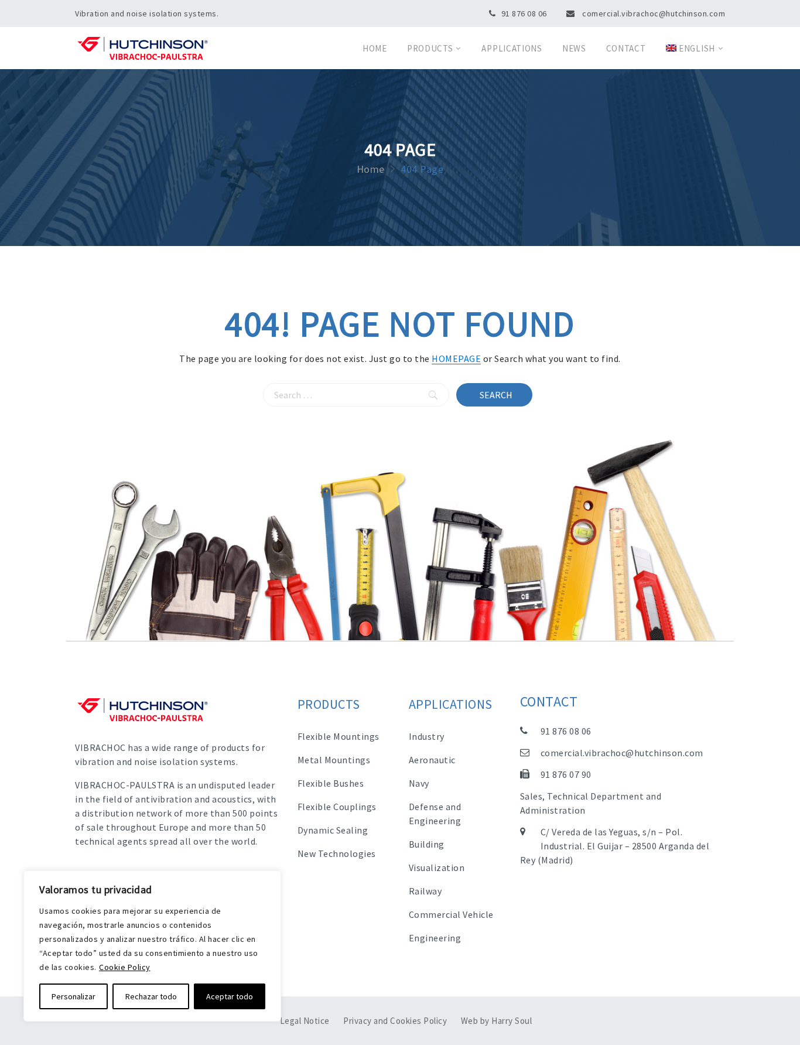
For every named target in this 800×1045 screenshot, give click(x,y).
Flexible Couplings (337, 806)
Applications (511, 48)
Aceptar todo (229, 996)
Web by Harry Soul (496, 1020)
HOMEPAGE (456, 358)
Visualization (437, 867)
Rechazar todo (151, 996)
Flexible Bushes (331, 783)
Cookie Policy (125, 967)
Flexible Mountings (339, 736)
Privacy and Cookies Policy (395, 1020)
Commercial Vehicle (451, 914)
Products (430, 48)
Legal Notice (305, 1020)
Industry (427, 736)
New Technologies (337, 853)
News (574, 48)
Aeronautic (432, 760)
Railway (425, 891)
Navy (419, 783)
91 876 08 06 (524, 13)
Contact (626, 48)
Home (375, 48)
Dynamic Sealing (333, 830)
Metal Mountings (334, 760)
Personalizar (73, 996)
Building (427, 844)
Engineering (435, 938)
